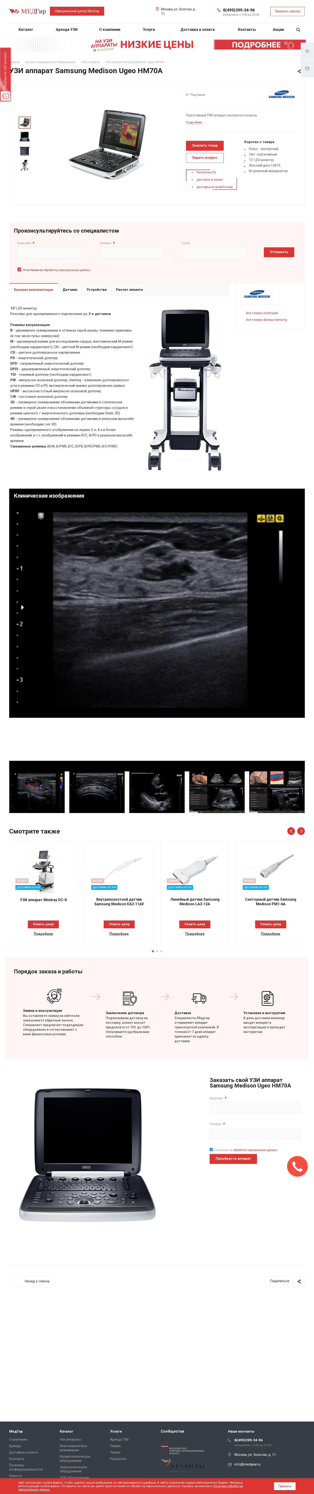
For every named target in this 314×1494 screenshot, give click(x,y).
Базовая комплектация (33, 290)
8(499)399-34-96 (239, 10)
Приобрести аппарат (233, 1159)
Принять (284, 1486)
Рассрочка (118, 1459)
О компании (110, 29)
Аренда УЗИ (66, 29)
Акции (278, 29)
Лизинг (115, 1452)
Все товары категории (262, 313)
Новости (15, 1476)
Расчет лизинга (129, 290)
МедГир (16, 1431)
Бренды (15, 1446)
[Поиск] (298, 30)
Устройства (97, 290)
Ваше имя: (25, 243)
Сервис (115, 1446)
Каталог (26, 29)
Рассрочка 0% (206, 172)
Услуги (149, 29)
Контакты (247, 29)
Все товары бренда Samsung (266, 319)
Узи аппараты (70, 1439)
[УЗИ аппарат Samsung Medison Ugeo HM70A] (107, 144)
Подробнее (43, 934)
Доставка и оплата (197, 29)
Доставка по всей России (215, 187)
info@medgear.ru (247, 1464)
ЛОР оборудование (74, 1478)
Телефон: (107, 243)
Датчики (70, 290)
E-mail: (186, 243)
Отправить (279, 252)
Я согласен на (56, 270)
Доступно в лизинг (210, 179)
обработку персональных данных (66, 270)
